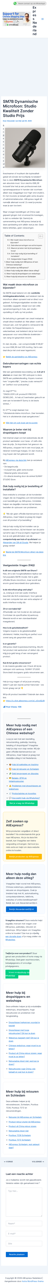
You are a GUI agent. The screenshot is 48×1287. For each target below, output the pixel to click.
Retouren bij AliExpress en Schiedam (25, 1117)
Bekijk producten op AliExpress (24, 856)
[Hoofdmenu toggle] (42, 19)
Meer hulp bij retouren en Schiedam (21, 276)
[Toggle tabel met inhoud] (39, 236)
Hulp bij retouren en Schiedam (25, 769)
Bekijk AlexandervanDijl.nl (21, 909)
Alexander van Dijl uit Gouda (15, 542)
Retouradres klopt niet (19, 1131)
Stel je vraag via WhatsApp (21, 803)
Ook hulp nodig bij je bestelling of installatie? (24, 255)
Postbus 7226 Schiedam (20, 1135)
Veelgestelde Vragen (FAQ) (21, 259)
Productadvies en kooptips (24, 793)
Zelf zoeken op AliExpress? (17, 268)
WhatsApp (10, 939)
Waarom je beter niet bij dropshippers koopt (26, 249)
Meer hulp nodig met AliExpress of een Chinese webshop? (22, 263)
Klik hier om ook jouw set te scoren (22, 423)
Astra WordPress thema (32, 1281)
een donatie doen (13, 936)
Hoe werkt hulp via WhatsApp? (26, 798)
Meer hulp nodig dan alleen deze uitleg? (22, 270)
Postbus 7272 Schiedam (20, 1140)
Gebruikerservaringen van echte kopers (26, 245)
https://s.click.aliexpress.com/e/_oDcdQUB (25, 701)
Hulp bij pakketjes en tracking (25, 764)
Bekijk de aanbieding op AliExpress (21, 357)
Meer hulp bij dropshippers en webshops (23, 274)
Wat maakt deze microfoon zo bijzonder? (22, 241)
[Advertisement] (24, 63)
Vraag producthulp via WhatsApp (17, 974)
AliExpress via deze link (16, 460)
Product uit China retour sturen (22, 1126)
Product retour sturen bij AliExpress (24, 1122)
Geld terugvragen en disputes (25, 773)
